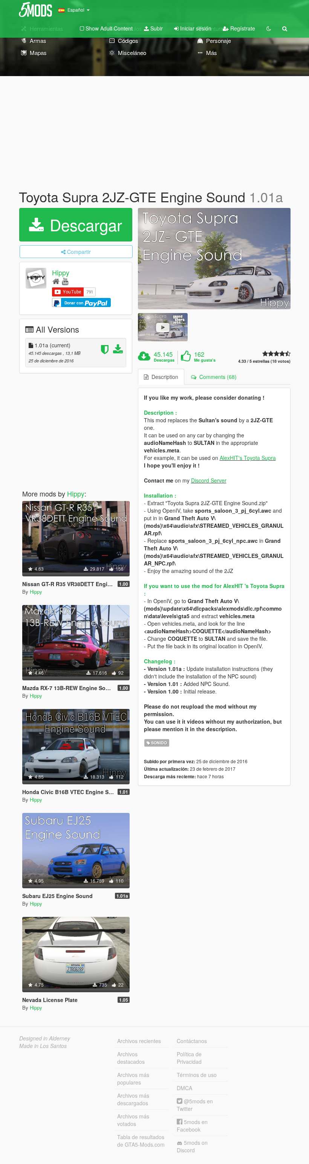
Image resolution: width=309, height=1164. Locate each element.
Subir (156, 28)
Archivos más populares (133, 1078)
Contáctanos (192, 1041)
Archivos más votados (133, 1119)
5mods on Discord (192, 1146)
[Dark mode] (269, 28)
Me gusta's (205, 360)
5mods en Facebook (192, 1125)
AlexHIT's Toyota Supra (248, 457)
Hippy (60, 272)
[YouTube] (65, 280)
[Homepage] (56, 280)
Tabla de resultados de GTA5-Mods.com (141, 1140)
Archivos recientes (139, 1041)
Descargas (164, 360)
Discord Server (208, 480)
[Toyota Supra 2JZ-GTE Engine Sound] (214, 259)
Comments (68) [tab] (216, 376)
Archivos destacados (131, 1057)
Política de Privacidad (189, 1057)
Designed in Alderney (44, 1038)
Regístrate (242, 28)
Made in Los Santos (43, 1045)
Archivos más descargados (133, 1099)
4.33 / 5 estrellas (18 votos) (264, 361)
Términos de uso (197, 1074)
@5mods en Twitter (195, 1104)
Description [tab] (163, 376)
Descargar (83, 224)
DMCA (184, 1088)
